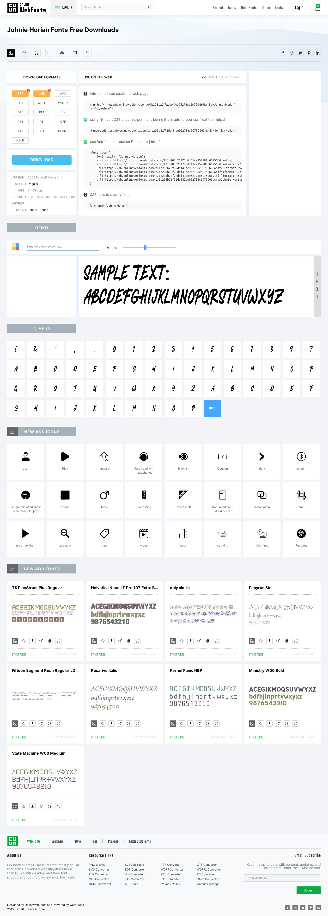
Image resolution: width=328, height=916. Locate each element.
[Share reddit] (292, 53)
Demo (266, 8)
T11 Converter (170, 879)
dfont (63, 131)
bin (63, 112)
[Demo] (37, 53)
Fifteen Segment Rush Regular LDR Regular (45, 670)
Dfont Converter (208, 879)
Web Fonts (34, 842)
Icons (232, 8)
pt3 (20, 121)
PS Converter (206, 874)
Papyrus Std (260, 587)
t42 (20, 131)
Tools (279, 8)
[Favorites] (24, 53)
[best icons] (12, 568)
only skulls (180, 587)
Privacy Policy (170, 884)
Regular (33, 184)
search (150, 7)
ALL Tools (131, 884)
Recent (218, 8)
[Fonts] (87, 53)
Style (77, 842)
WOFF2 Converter (209, 869)
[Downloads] (32, 641)
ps (42, 121)
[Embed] (50, 641)
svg (63, 93)
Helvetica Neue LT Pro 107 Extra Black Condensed (124, 587)
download (42, 160)
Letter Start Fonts (140, 842)
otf (20, 112)
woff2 (63, 103)
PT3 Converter (171, 874)
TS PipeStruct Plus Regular (37, 587)
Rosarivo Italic (104, 670)
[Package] (62, 53)
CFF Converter (99, 879)
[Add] (11, 53)
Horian (43, 210)
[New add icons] (12, 431)
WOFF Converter (172, 869)
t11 (41, 131)
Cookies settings (208, 884)
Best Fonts (249, 8)
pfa (41, 112)
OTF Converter (207, 864)
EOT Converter (135, 869)
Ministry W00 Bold (266, 670)
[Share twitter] (300, 53)
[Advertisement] (285, 143)
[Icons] (75, 53)
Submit (309, 890)
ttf (20, 93)
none (20, 140)
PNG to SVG (97, 864)
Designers (57, 842)
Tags (94, 842)
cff (63, 121)
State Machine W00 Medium (39, 753)
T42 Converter (134, 879)
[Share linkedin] (318, 53)
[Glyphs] (49, 53)
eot (20, 103)
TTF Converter (171, 864)
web (42, 93)
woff (42, 103)
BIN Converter (134, 874)
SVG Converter (99, 869)
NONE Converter (100, 884)
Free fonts (28, 8)
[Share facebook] (283, 53)
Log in (299, 7)
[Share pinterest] (309, 53)
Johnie (32, 210)
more (212, 408)
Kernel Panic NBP (186, 670)
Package (113, 842)
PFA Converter (98, 874)
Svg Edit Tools (134, 864)
